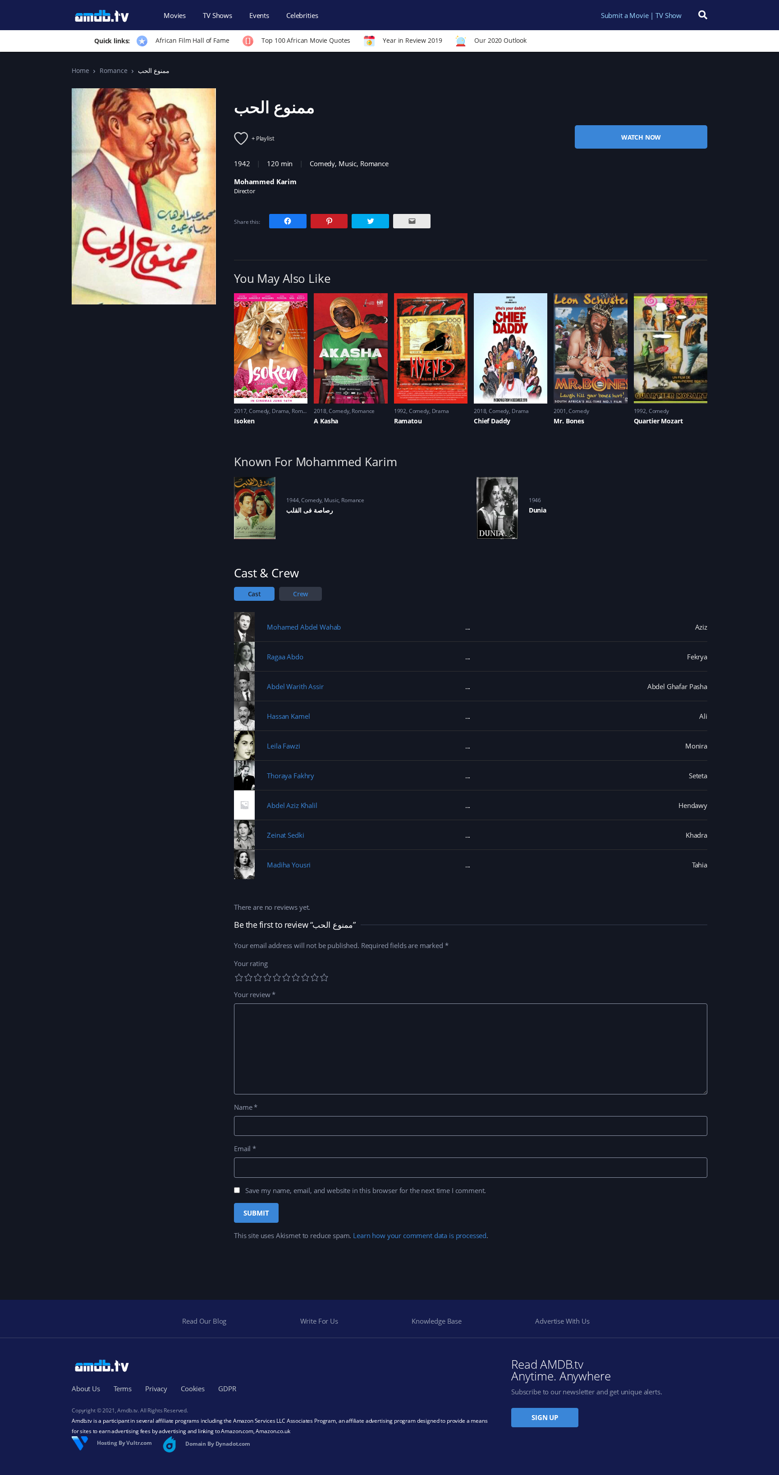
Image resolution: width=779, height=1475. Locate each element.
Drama (280, 411)
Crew (300, 594)
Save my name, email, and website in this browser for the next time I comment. (365, 1190)
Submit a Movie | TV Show (641, 15)
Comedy (322, 163)
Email (245, 1148)
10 (324, 977)
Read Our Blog (204, 1320)
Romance (113, 70)
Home (80, 70)
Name (245, 1107)
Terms (123, 1388)
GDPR (227, 1388)
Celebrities (302, 15)
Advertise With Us (562, 1320)
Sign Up (545, 1417)
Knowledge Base (437, 1320)
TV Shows (217, 15)
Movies (175, 15)
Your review (254, 994)
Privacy (156, 1388)
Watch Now (641, 137)
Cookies (193, 1388)
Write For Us (319, 1320)
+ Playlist (263, 138)
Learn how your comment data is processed (419, 1235)
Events (259, 15)
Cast (254, 594)
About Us (86, 1388)
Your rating (250, 963)
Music (348, 163)
